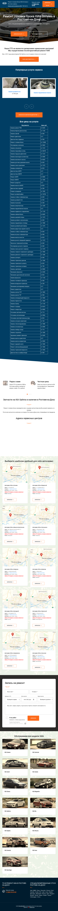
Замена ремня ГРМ (16, 128)
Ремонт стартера (15, 306)
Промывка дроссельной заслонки (20, 275)
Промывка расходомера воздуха (20, 286)
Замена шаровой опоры (17, 217)
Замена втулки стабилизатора (19, 234)
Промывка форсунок (16, 272)
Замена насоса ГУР (16, 292)
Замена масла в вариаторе (18, 341)
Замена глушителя (16, 332)
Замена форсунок (16, 277)
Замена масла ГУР (16, 295)
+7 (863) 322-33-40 (35, 4)
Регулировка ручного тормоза (19, 246)
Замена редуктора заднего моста (20, 228)
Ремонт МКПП (15, 180)
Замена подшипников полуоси (42, 92)
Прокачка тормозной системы (19, 243)
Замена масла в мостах (17, 237)
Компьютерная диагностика (19, 131)
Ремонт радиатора (16, 289)
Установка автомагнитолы (18, 312)
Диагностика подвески (17, 139)
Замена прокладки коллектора (19, 156)
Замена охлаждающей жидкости (20, 298)
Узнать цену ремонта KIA (28, 59)
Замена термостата (16, 301)
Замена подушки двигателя (18, 154)
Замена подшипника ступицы (19, 223)
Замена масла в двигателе (18, 338)
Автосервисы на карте (37, 33)
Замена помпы (15, 303)
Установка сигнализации (18, 315)
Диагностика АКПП (16, 171)
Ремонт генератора (16, 309)
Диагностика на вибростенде (19, 352)
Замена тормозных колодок (19, 266)
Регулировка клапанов (17, 145)
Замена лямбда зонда (17, 329)
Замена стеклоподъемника (18, 324)
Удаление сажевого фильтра (19, 335)
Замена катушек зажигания (18, 321)
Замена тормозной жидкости (19, 350)
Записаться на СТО (47, 4)
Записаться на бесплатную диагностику (28, 114)
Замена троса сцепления (18, 165)
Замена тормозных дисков (18, 260)
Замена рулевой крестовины (19, 226)
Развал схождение (16, 191)
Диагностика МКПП (16, 174)
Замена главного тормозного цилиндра (22, 252)
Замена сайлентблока (17, 214)
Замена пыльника (16, 203)
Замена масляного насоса (18, 159)
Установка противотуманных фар (20, 318)
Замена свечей (15, 133)
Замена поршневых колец (18, 151)
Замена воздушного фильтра (19, 283)
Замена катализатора (17, 326)
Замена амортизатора (17, 205)
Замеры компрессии (16, 168)
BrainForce (32, 907)
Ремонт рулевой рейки (17, 194)
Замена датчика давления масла (20, 162)
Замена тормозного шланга (18, 263)
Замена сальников (16, 148)
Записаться (9, 499)
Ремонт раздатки (15, 182)
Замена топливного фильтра (19, 280)
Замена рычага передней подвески (21, 240)
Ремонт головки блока (17, 142)
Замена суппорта (15, 257)
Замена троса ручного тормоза (19, 249)
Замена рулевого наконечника (19, 220)
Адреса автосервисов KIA (15, 6)
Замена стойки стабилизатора (19, 197)
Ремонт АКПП (14, 177)
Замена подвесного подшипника (20, 211)
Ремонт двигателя (16, 136)
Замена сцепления (16, 269)
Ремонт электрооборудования (19, 347)
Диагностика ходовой (17, 188)
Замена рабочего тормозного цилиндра (22, 254)
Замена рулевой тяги (14, 91)
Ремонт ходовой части (17, 344)
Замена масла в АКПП (17, 185)
